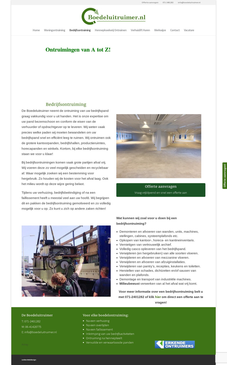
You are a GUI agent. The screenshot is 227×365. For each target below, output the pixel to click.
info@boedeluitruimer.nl (41, 332)
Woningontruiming (54, 30)
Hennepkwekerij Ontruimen (110, 30)
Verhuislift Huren (140, 30)
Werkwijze (160, 30)
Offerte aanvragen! (224, 175)
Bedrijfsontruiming (80, 30)
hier (158, 297)
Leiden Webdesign (29, 360)
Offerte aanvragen (150, 3)
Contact (175, 30)
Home (36, 30)
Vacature (189, 30)
